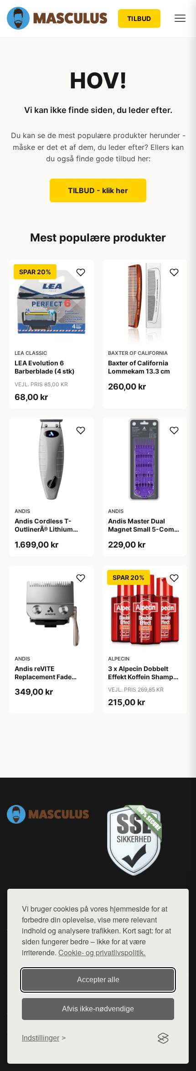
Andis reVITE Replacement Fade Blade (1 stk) (43, 677)
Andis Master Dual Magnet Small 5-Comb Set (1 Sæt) (143, 529)
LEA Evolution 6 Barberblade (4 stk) (45, 367)
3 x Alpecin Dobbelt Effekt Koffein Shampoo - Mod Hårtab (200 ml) (144, 677)
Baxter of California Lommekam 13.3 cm (139, 367)
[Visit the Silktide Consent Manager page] (163, 1038)
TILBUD (139, 18)
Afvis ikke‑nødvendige (98, 1009)
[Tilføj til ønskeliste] (80, 272)
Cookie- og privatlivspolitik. (101, 952)
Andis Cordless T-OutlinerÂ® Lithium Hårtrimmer (44, 529)
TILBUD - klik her (98, 190)
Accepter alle (98, 980)
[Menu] (180, 18)
